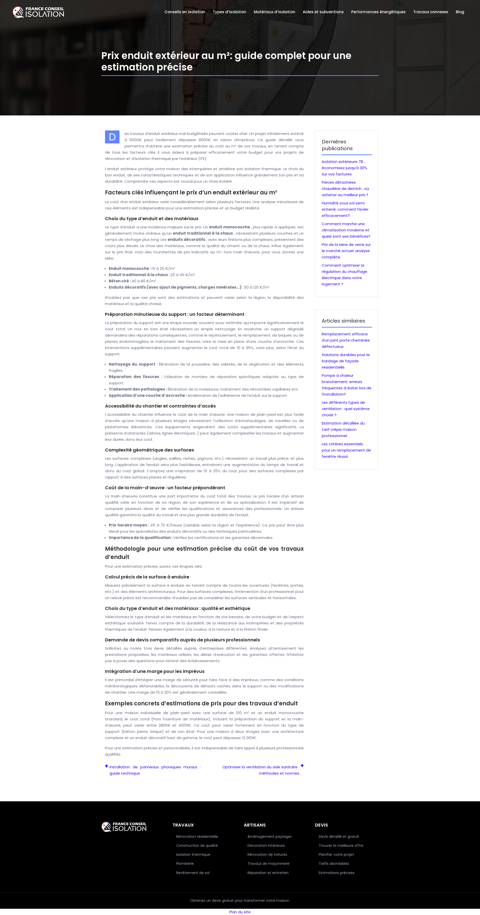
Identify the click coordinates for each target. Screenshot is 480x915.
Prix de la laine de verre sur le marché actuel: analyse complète (346, 251)
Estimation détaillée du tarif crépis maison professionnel (343, 429)
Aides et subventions (323, 11)
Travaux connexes (430, 11)
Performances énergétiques (378, 11)
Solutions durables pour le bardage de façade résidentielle (346, 361)
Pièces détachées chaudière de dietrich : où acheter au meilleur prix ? (345, 188)
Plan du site (240, 912)
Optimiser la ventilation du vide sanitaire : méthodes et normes (260, 770)
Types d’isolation (229, 11)
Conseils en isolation (184, 11)
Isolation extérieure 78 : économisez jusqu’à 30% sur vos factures (344, 168)
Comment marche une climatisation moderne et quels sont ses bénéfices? (346, 230)
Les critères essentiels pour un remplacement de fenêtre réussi (346, 450)
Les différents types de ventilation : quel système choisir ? (346, 409)
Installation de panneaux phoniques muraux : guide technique (155, 770)
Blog (460, 11)
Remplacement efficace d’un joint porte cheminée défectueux (346, 340)
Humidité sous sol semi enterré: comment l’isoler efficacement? (345, 209)
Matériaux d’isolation (274, 11)
